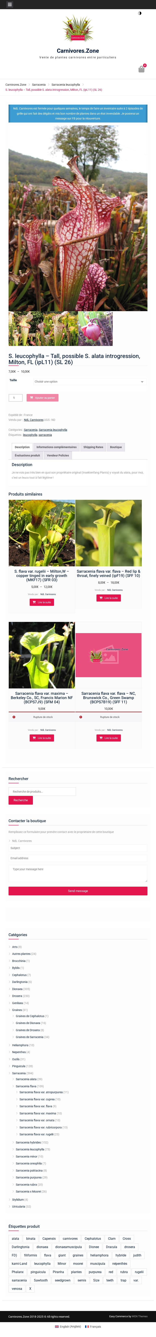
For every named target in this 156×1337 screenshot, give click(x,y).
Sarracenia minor (26, 1156)
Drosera (17, 996)
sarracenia (45, 435)
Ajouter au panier (45, 398)
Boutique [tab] (116, 447)
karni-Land (19, 1264)
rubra (124, 1272)
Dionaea (17, 989)
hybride (121, 1255)
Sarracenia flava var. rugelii (36, 1134)
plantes (76, 1272)
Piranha (58, 1272)
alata (15, 1239)
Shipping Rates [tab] (93, 447)
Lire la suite (44, 602)
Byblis (16, 967)
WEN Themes (140, 1316)
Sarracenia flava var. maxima (38, 1113)
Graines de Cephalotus (30, 1016)
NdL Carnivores (33, 419)
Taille (13, 380)
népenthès (119, 1264)
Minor (62, 1264)
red (111, 1272)
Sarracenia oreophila (29, 1163)
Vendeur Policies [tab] (58, 455)
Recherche (21, 800)
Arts (14, 947)
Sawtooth (41, 1280)
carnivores (70, 1239)
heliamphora (99, 1255)
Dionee (94, 1247)
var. (136, 1280)
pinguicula (38, 1272)
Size (96, 1280)
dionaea (42, 1247)
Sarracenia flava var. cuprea (37, 1099)
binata (30, 1239)
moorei (78, 1264)
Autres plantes (21, 953)
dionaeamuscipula (68, 1247)
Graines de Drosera (28, 1030)
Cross (127, 1239)
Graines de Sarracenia (29, 1037)
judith (137, 1255)
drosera (129, 1247)
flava (47, 1255)
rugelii (139, 1272)
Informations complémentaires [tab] (57, 447)
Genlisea (17, 1003)
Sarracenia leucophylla (66, 84)
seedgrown (62, 1280)
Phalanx (18, 1272)
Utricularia (18, 1206)
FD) (14, 1255)
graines (78, 1255)
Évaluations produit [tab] (27, 455)
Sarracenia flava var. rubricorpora (41, 1127)
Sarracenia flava (26, 1086)
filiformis (30, 1255)
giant (62, 1255)
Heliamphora (20, 1045)
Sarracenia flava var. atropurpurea (41, 1092)
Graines (17, 1010)
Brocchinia (19, 961)
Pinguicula (18, 1066)
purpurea (95, 1272)
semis (82, 1280)
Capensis (49, 1239)
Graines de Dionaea (28, 1023)
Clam (112, 1239)
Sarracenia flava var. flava (36, 1106)
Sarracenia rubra (26, 1184)
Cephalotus (19, 975)
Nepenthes (19, 1052)
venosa (17, 1289)
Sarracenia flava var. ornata (37, 1120)
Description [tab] (22, 447)
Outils (16, 1059)
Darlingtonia (20, 982)
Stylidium (18, 1199)
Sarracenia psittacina (29, 1170)
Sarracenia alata (26, 1079)
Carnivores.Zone (78, 51)
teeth (110, 1280)
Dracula (111, 1247)
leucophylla (30, 435)
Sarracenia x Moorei (28, 1191)
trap (123, 1280)
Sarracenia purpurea (29, 1177)
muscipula (97, 1264)
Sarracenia (39, 84)
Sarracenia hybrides (28, 1142)
